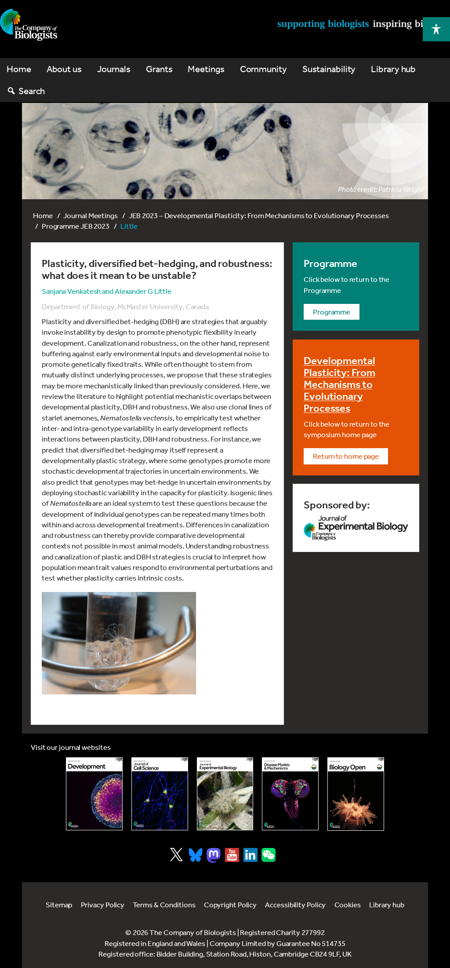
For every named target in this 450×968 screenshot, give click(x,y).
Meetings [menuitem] (206, 68)
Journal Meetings (90, 215)
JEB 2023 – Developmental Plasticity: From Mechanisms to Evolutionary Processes (259, 215)
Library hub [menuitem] (393, 68)
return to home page (346, 455)
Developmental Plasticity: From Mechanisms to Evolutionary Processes (339, 384)
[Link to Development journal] (94, 794)
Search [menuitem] (31, 90)
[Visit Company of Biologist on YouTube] (232, 855)
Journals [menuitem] (114, 68)
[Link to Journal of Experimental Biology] (225, 794)
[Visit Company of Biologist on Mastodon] (214, 855)
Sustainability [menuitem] (329, 68)
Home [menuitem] (19, 68)
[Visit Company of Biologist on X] (176, 854)
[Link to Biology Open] (355, 794)
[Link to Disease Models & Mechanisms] (290, 794)
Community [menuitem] (263, 68)
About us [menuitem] (64, 68)
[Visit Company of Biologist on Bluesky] (196, 855)
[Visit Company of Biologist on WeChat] (268, 859)
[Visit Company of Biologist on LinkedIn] (250, 855)
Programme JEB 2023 (75, 225)
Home (43, 215)
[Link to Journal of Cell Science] (159, 794)
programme (331, 311)
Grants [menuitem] (159, 68)
